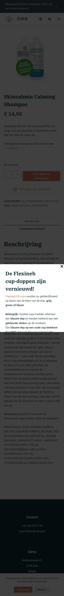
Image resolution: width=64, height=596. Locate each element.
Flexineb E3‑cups (15, 296)
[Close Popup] (62, 267)
